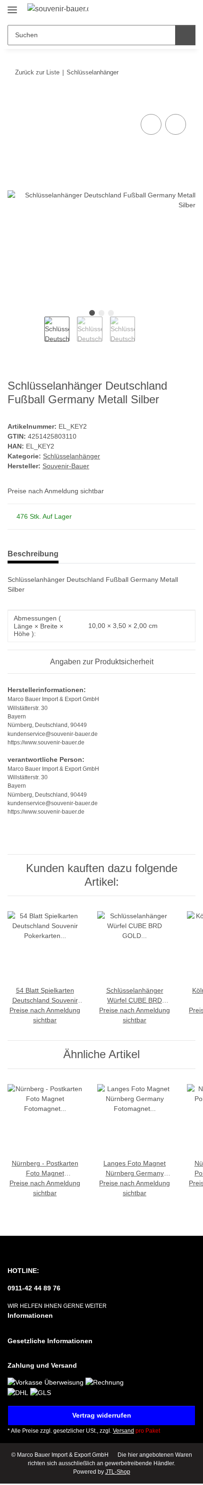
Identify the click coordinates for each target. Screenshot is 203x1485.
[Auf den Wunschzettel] (175, 124)
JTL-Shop (117, 1472)
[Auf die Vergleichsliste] (151, 124)
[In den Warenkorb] (15, 101)
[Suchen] (185, 35)
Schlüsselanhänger (71, 456)
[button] (158, 10)
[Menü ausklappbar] (12, 6)
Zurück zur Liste (37, 72)
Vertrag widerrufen (101, 1415)
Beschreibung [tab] (33, 554)
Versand (123, 1431)
